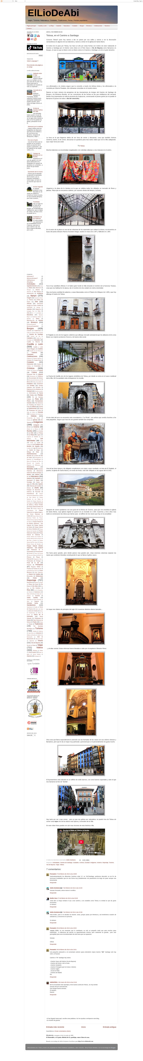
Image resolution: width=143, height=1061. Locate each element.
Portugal (38, 561)
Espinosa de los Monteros (34, 389)
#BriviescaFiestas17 (32, 278)
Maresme (29, 459)
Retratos (36, 582)
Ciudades (74, 25)
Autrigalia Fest (30, 311)
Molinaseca (37, 465)
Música (37, 474)
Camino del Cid (35, 336)
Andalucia (40, 293)
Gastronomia (32, 408)
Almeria (38, 289)
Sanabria (37, 595)
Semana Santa (32, 603)
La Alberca (35, 429)
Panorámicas (30, 493)
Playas (38, 557)
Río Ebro (35, 586)
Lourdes (29, 448)
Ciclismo (29, 360)
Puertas (29, 568)
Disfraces (40, 376)
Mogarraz (29, 465)
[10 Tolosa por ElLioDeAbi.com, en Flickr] (81, 464)
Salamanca (37, 592)
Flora (37, 399)
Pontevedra (30, 561)
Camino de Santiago (66, 862)
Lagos (38, 434)
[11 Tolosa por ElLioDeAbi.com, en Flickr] (81, 505)
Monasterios (30, 467)
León (41, 440)
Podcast (29, 559)
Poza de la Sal (33, 562)
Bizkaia (41, 320)
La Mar (31, 433)
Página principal (31, 25)
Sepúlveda (29, 607)
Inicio (83, 1027)
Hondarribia (29, 418)
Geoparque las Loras (35, 410)
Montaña (30, 469)
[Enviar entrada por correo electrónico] (80, 860)
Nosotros (107, 25)
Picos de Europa (39, 553)
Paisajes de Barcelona (33, 489)
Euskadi (87, 862)
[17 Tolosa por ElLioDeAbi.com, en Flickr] (81, 775)
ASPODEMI (29, 307)
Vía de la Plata (31, 645)
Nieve (37, 480)
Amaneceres (30, 293)
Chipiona (29, 358)
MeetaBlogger (37, 459)
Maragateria (38, 457)
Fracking (31, 404)
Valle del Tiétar (39, 638)
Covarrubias (37, 366)
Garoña (41, 406)
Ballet (39, 313)
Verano (40, 640)
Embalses (30, 383)
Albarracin (38, 287)
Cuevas (40, 370)
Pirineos (29, 557)
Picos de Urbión (32, 555)
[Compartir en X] (86, 860)
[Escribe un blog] (84, 860)
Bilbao (37, 318)
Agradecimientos (32, 286)
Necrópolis (30, 480)
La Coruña (40, 431)
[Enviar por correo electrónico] (83, 860)
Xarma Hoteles (37, 654)
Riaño (41, 582)
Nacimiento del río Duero (35, 171)
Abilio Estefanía (55, 888)
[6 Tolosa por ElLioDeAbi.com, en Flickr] (81, 282)
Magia (38, 450)
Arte (36, 302)
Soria (28, 620)
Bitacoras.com (30, 320)
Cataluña (58, 25)
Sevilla (35, 607)
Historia (33, 416)
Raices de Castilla (34, 574)
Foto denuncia (39, 402)
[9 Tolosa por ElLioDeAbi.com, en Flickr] (81, 413)
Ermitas (32, 385)
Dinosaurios (32, 376)
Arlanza (31, 299)
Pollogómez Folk (37, 559)
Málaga (29, 452)
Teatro (35, 622)
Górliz (33, 412)
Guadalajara (33, 414)
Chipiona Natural (37, 358)
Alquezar (29, 291)
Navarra (29, 478)
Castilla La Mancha (33, 341)
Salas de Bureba (31, 593)
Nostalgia (29, 482)
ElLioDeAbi (53, 12)
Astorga (38, 307)
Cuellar (28, 370)
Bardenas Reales (36, 316)
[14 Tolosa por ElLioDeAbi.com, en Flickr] (81, 644)
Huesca (28, 419)
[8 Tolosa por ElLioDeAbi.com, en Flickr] (81, 372)
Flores (29, 401)
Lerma (38, 442)
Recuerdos (30, 576)
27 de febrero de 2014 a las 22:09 (72, 912)
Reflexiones (39, 576)
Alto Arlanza (37, 291)
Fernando (53, 874)
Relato (35, 578)
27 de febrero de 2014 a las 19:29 (72, 888)
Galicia (34, 406)
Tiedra (41, 622)
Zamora (29, 656)
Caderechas (37, 330)
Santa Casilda (32, 597)
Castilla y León (42, 25)
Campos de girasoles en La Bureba (37, 155)
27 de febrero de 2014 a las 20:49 (68, 898)
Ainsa (41, 286)
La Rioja (51, 25)
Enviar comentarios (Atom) (63, 1031)
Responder (53, 882)
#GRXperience (31, 280)
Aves (39, 311)
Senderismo (31, 605)
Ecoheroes (37, 380)
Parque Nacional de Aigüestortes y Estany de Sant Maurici (35, 495)
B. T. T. (34, 313)
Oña (33, 484)
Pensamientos (39, 551)
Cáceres (29, 330)
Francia (39, 404)
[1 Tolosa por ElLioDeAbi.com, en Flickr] (81, 82)
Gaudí (41, 408)
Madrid (31, 450)
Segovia (36, 601)
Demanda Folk (31, 374)
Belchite (29, 318)
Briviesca (89, 25)
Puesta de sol (37, 568)
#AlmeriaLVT (30, 276)
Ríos (28, 590)
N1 (27, 476)
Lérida (31, 442)
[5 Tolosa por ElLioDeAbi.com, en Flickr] (81, 225)
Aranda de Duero (39, 297)
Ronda (30, 592)
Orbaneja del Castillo (35, 486)
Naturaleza (67, 25)
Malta (37, 452)
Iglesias (35, 420)
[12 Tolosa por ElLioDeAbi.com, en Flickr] (81, 549)
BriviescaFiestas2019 (32, 326)
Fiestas (40, 395)
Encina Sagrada (38, 187)
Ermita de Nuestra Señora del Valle (38, 110)
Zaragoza (37, 656)
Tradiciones (39, 624)
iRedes (28, 429)
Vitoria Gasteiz (32, 652)
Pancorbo (37, 491)
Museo (29, 474)
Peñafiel (31, 553)
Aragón (29, 298)
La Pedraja (40, 433)
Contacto (29, 28)
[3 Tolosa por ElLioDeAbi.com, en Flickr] (81, 146)
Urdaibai (35, 631)
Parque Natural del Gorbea (34, 536)
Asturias (29, 309)
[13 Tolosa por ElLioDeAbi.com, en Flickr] (81, 605)
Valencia (41, 631)
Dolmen (41, 378)
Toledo (30, 624)
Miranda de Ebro (36, 461)
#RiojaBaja (30, 282)
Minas (28, 461)
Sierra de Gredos (33, 610)
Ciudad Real (37, 360)
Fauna (41, 393)
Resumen (29, 582)
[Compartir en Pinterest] (88, 860)
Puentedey (36, 202)
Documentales (32, 378)
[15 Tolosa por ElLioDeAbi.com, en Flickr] (81, 685)
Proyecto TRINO (35, 566)
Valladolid (38, 633)
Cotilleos (29, 366)
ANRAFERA (53, 982)
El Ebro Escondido (36, 381)
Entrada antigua (109, 1027)
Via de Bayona (50, 864)
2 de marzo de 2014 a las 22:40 (67, 982)
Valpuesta (31, 640)
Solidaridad (38, 618)
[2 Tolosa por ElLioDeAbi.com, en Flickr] (81, 133)
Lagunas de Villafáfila (32, 436)
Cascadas (37, 340)
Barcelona (30, 315)
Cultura (34, 372)
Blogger (113, 1047)
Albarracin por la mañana (35, 126)
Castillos (40, 349)
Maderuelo (40, 448)
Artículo (29, 303)
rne (35, 590)
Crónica (81, 862)
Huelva (38, 418)
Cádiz (28, 332)
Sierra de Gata (39, 609)
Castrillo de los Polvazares (36, 350)
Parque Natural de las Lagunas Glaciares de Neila (35, 519)
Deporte (40, 374)
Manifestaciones (32, 454)
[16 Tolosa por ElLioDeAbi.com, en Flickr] (81, 735)
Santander (29, 599)
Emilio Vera (53, 898)
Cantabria (30, 338)
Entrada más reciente (55, 1027)
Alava (30, 287)
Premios (29, 564)
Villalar (41, 650)
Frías (28, 406)
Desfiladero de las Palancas (37, 217)
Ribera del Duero (33, 584)
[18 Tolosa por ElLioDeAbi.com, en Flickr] (81, 815)
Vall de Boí (31, 633)
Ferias (32, 395)
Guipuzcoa (40, 414)
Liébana (29, 444)
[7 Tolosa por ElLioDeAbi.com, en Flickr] (81, 331)
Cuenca (34, 370)
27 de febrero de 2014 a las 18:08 (66, 874)
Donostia (31, 380)
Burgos (82, 25)
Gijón (28, 412)
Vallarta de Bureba (31, 635)
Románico (40, 590)
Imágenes (93, 862)
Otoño (36, 488)
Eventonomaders (39, 391)
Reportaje (105, 862)
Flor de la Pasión (33, 140)
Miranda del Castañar (33, 463)
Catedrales (30, 354)
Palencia (29, 491)
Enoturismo (40, 383)
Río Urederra (36, 588)
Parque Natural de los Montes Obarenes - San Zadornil (35, 523)
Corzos (39, 364)
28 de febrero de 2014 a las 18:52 (66, 928)
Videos (62, 864)
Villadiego (35, 650)
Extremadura (32, 393)
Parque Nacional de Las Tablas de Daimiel (35, 499)
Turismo (111, 862)
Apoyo (33, 295)
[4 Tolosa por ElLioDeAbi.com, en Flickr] (81, 184)
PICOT (39, 555)
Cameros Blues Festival (37, 332)
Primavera (39, 565)
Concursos (30, 364)
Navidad (37, 478)
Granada (40, 412)
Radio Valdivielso (39, 572)
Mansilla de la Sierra (32, 455)
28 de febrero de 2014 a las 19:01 (66, 949)
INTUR (29, 427)
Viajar (57, 864)
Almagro (29, 289)
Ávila (28, 313)
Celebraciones (98, 25)
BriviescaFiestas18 (31, 324)
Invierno (99, 862)
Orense (29, 488)
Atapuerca (38, 309)
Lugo (34, 448)
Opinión (40, 484)
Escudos (38, 387)
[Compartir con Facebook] (87, 860)
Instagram (36, 425)
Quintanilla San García (32, 570)
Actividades (56, 862)
